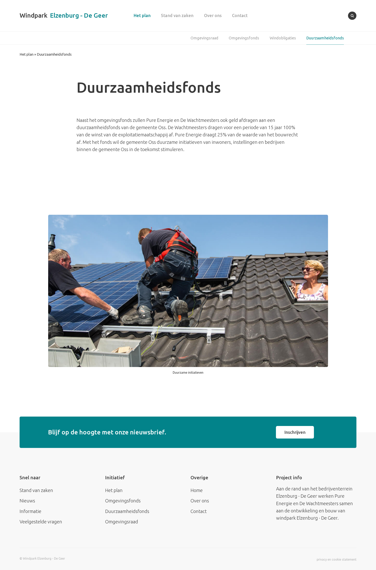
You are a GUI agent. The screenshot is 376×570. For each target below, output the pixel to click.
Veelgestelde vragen (41, 521)
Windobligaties (283, 38)
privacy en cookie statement (336, 559)
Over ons (213, 15)
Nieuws (27, 500)
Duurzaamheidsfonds (325, 38)
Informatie (30, 511)
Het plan (142, 15)
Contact (240, 15)
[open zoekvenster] (352, 16)
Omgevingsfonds (244, 38)
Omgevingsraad (204, 38)
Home (197, 490)
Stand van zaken (177, 15)
